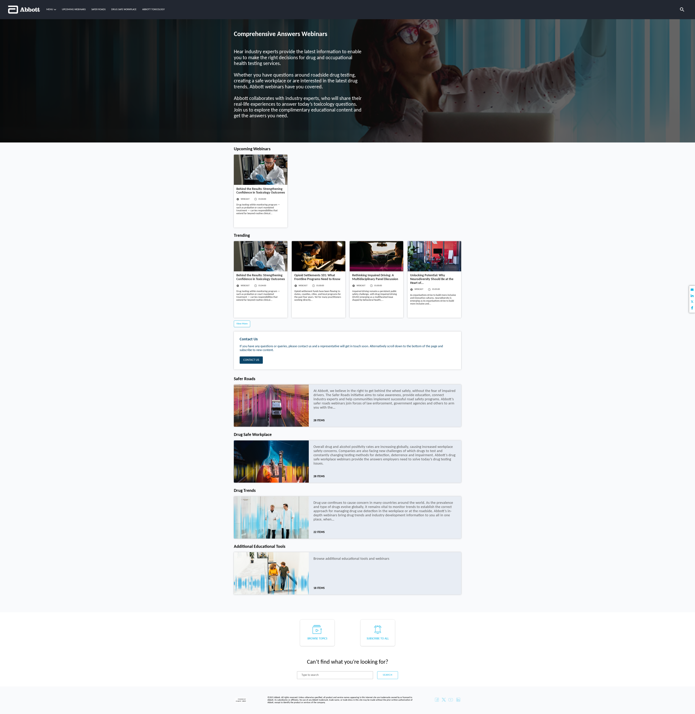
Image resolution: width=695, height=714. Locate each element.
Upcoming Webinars (74, 9)
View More (242, 323)
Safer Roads (98, 9)
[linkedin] (692, 296)
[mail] (692, 290)
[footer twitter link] (444, 700)
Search (387, 675)
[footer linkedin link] (458, 700)
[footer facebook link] (437, 700)
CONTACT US (251, 360)
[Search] (682, 9)
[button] (51, 9)
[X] (692, 302)
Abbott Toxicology (153, 9)
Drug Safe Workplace (123, 9)
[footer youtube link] (451, 700)
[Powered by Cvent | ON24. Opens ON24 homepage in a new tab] (241, 700)
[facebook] (692, 308)
